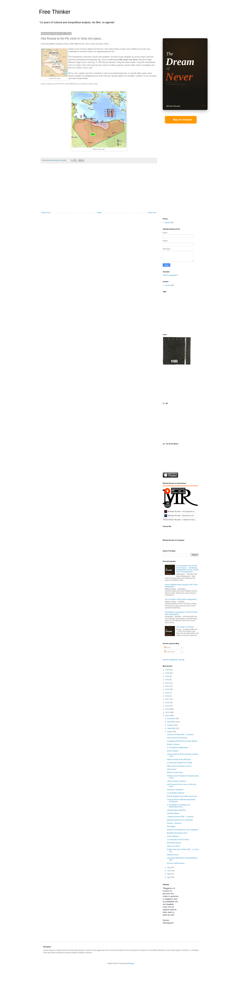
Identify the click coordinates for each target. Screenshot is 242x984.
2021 (167, 686)
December (171, 719)
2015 (167, 706)
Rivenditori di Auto (174, 843)
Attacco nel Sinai (173, 846)
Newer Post (45, 213)
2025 (167, 673)
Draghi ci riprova (173, 744)
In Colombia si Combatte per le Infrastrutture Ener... (178, 806)
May (169, 874)
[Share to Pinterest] (83, 160)
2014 (167, 709)
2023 (167, 680)
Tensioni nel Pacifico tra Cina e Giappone (182, 830)
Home (99, 213)
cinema (167, 285)
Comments (170, 652)
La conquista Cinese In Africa (178, 840)
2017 (167, 699)
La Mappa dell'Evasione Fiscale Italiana (182, 741)
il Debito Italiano (173, 813)
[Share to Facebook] (80, 160)
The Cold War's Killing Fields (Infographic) (181, 599)
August (170, 732)
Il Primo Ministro (173, 836)
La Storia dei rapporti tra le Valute (179, 763)
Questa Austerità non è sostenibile (180, 820)
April (169, 877)
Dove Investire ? (173, 751)
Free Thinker (54, 12)
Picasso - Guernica (174, 823)
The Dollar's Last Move (185, 627)
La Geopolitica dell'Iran (175, 793)
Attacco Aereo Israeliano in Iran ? (179, 766)
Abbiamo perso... (173, 855)
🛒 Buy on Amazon (180, 119)
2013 (167, 712)
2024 (167, 676)
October (170, 725)
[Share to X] (77, 160)
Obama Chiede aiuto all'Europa (179, 759)
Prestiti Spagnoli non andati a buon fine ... (183, 796)
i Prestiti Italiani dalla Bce (176, 810)
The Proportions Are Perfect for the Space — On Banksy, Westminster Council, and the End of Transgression (187, 569)
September (171, 728)
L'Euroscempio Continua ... (177, 781)
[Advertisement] (99, 190)
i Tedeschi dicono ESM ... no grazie (180, 817)
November (171, 722)
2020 (167, 689)
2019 (167, 693)
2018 (167, 696)
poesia (167, 223)
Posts (168, 648)
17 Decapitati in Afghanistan (177, 748)
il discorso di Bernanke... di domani (180, 735)
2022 (167, 683)
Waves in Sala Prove (175, 772)
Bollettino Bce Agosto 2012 (177, 833)
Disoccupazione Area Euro (177, 738)
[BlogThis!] (75, 160)
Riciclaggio (171, 826)
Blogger (131, 963)
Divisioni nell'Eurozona (175, 863)
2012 (167, 716)
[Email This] (72, 160)
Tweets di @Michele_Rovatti (173, 660)
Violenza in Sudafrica (175, 790)
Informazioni (171, 769)
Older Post (152, 213)
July (169, 867)
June (169, 871)
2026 (167, 670)
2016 (167, 703)
